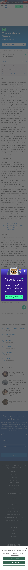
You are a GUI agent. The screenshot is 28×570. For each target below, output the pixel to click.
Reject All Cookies (14, 562)
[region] (14, 558)
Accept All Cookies (14, 558)
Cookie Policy (15, 555)
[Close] (26, 548)
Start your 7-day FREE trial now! (14, 297)
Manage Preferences (14, 567)
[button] (24, 271)
